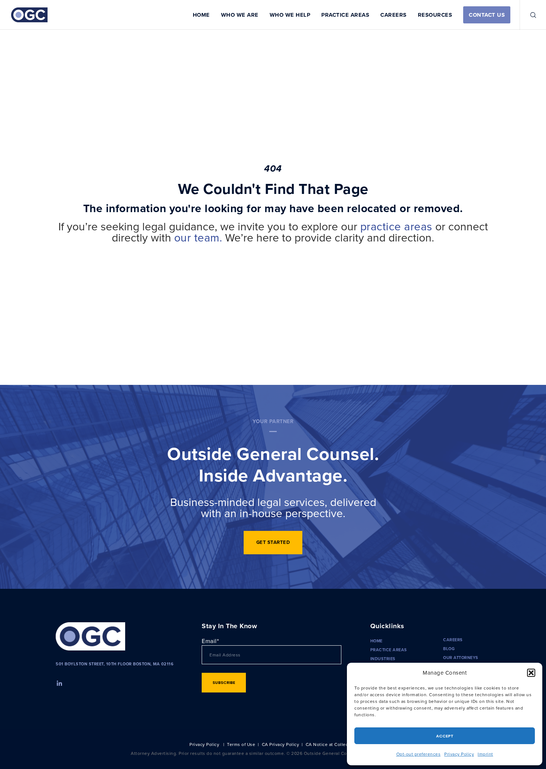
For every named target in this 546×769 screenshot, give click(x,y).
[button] (531, 672)
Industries (383, 659)
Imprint (485, 754)
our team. (198, 237)
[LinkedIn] (59, 682)
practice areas (396, 226)
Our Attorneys (460, 658)
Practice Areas (388, 650)
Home (376, 641)
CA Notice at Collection (331, 744)
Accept (445, 736)
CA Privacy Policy (280, 744)
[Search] (528, 15)
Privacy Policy (459, 754)
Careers (453, 640)
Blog (449, 649)
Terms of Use (241, 744)
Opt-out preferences (418, 754)
